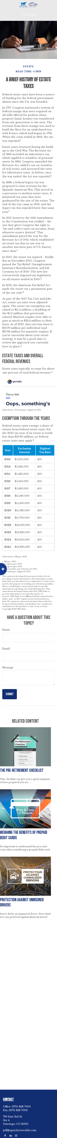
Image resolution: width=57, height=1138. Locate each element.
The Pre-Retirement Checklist (21, 770)
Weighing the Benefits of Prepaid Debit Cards (23, 835)
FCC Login (28, 15)
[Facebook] (5, 1136)
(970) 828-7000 (21, 1106)
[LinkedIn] (11, 1136)
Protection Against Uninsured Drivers (22, 902)
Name (6, 629)
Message (7, 667)
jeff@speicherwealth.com (19, 1130)
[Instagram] (16, 1136)
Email (6, 648)
